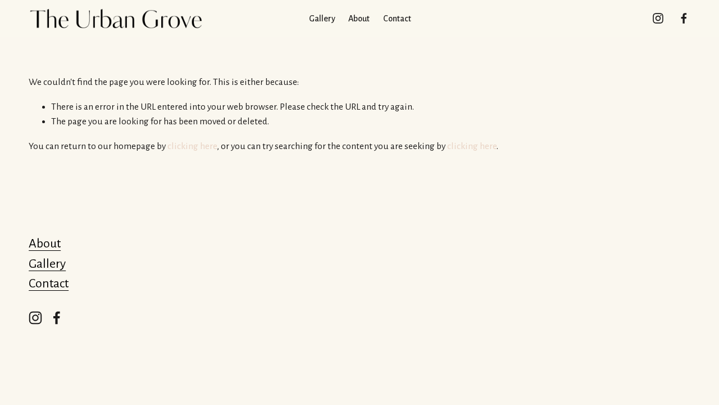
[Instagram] (658, 18)
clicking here (192, 146)
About (45, 243)
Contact (397, 18)
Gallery (47, 264)
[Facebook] (683, 18)
